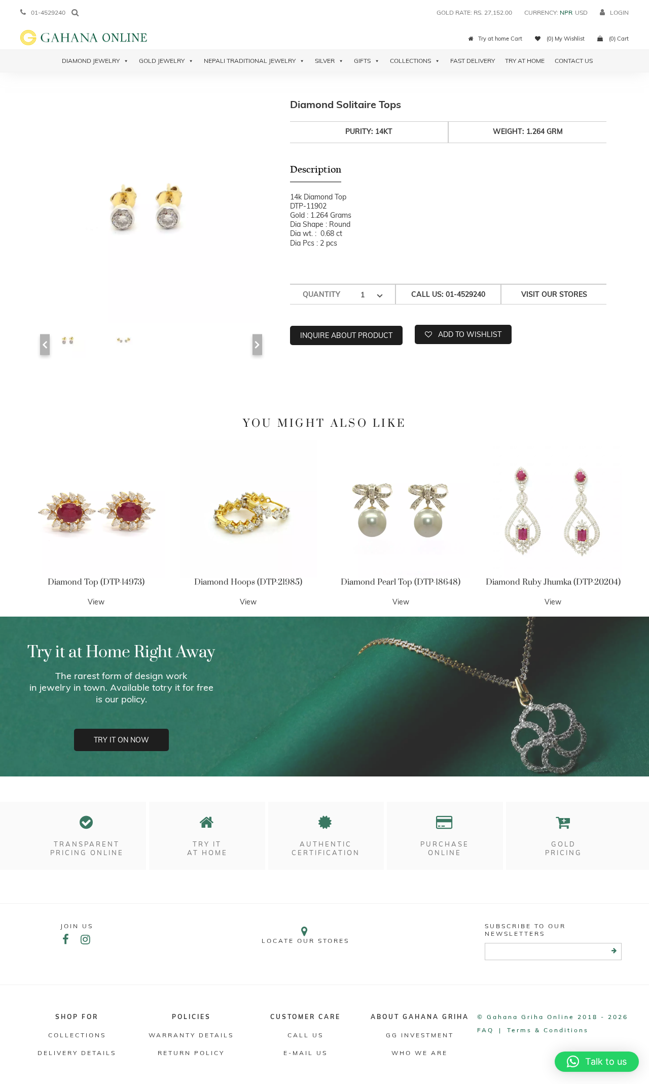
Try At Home (525, 60)
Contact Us (574, 60)
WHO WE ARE (419, 1053)
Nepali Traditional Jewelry (250, 60)
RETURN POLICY (191, 1053)
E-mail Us (305, 1053)
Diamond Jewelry (91, 60)
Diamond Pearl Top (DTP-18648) (400, 582)
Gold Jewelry (162, 60)
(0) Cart (618, 38)
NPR (566, 12)
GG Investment (420, 1035)
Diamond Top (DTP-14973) (96, 582)
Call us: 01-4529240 (448, 294)
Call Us (305, 1035)
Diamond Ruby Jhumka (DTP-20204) (553, 582)
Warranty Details (191, 1035)
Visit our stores (554, 294)
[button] (597, 1062)
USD (581, 12)
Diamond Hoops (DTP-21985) (248, 582)
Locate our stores (305, 940)
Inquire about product (346, 335)
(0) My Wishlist (565, 38)
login (619, 12)
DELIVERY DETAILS (77, 1053)
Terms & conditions (548, 1030)
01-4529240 (48, 12)
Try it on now (121, 739)
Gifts (362, 60)
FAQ (485, 1030)
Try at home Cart (500, 38)
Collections (410, 60)
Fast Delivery (472, 60)
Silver (325, 60)
